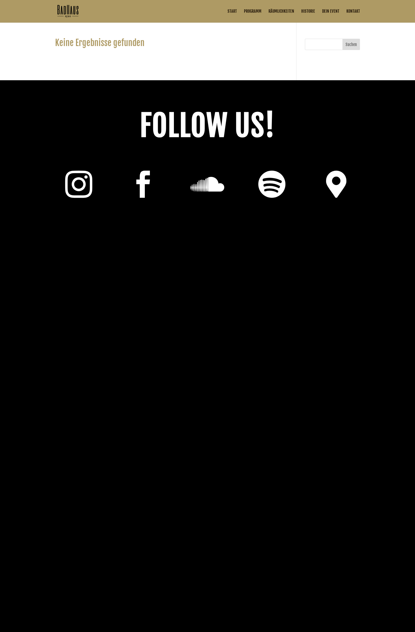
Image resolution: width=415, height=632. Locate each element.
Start (232, 11)
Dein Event (330, 11)
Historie (308, 11)
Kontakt (353, 11)
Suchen (351, 44)
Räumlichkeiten (281, 11)
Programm (252, 11)
